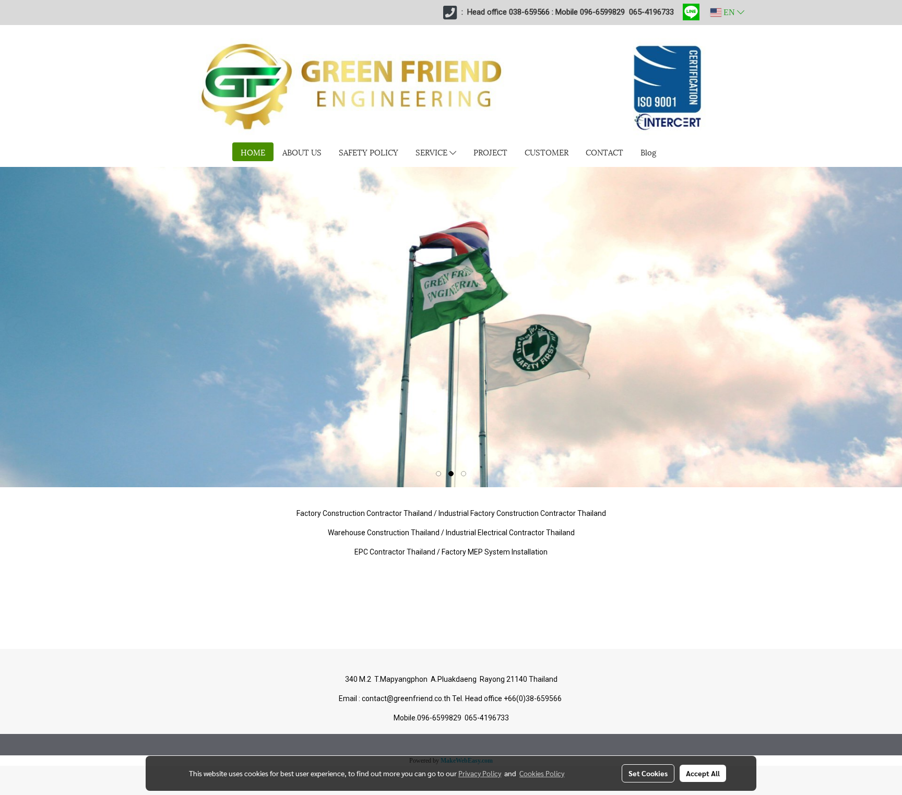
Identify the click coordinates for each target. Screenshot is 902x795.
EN (729, 12)
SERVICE (432, 152)
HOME (253, 152)
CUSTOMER (546, 152)
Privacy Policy (479, 773)
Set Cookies (648, 773)
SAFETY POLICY (368, 152)
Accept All (703, 773)
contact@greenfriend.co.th (407, 698)
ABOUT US (302, 152)
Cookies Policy (541, 773)
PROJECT (490, 152)
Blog (648, 152)
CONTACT (604, 152)
